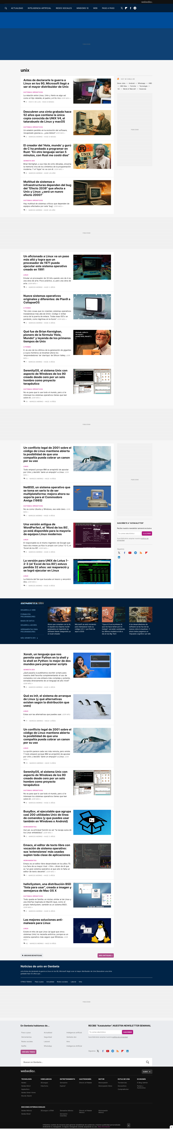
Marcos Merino (36, 137)
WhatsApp (48, 1046)
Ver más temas (28, 1052)
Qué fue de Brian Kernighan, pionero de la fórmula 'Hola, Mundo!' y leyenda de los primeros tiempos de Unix (47, 336)
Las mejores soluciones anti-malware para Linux (43, 921)
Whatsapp (141, 83)
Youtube (130, 552)
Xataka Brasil (25, 1114)
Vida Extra (44, 1086)
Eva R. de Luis (35, 102)
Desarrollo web (28, 610)
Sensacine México (66, 1110)
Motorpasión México (103, 1111)
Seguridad (48, 1037)
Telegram (134, 8)
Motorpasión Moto (105, 1086)
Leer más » (66, 98)
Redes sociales (62, 982)
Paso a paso (39, 982)
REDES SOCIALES (64, 8)
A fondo (27, 308)
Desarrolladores (29, 625)
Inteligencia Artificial (74, 1046)
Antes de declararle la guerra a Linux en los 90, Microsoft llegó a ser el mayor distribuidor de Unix (46, 83)
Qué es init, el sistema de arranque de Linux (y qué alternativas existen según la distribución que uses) (47, 700)
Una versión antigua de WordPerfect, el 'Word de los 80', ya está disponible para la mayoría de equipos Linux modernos (47, 529)
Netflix (23, 1046)
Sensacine (63, 1083)
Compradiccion (123, 1089)
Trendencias (122, 1083)
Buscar (147, 1062)
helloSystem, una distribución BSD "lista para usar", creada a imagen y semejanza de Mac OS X (47, 887)
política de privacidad (120, 1037)
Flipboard (126, 8)
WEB (95, 8)
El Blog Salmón (142, 1083)
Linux (25, 275)
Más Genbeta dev (28, 638)
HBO (150, 83)
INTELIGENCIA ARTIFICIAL (39, 8)
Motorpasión (103, 1083)
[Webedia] (146, 1)
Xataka (23, 1083)
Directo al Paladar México (85, 1111)
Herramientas (30, 827)
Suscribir (147, 533)
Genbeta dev (29, 161)
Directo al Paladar (85, 1083)
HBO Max (123, 86)
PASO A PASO (108, 8)
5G (119, 89)
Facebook (130, 8)
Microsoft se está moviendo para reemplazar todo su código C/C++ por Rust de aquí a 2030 (85, 627)
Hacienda (142, 89)
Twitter (121, 8)
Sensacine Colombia (63, 1115)
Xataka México (26, 1110)
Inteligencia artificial (74, 1033)
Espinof (62, 1086)
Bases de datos (27, 621)
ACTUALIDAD (17, 8)
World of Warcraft (129, 89)
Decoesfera (122, 1086)
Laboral (73, 982)
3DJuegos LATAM (47, 1110)
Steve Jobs (121, 83)
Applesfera (25, 1089)
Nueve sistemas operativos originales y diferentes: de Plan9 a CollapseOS (46, 299)
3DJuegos (44, 1083)
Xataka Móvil (25, 1086)
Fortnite (133, 86)
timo (80, 982)
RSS (141, 552)
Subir (145, 1072)
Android (132, 83)
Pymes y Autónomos (141, 1087)
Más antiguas (106, 955)
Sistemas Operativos (33, 92)
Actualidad (50, 982)
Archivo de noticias (33, 955)
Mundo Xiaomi (26, 1096)
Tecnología (143, 86)
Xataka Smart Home (28, 1092)
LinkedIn (119, 557)
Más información (104, 1127)
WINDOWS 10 (82, 8)
